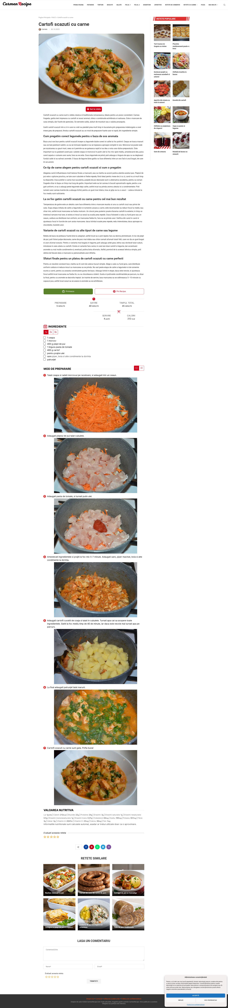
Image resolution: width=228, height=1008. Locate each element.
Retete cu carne (190, 5)
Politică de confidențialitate (195, 1005)
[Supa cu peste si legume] (181, 114)
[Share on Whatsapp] (97, 847)
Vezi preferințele (210, 1000)
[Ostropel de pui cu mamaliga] (128, 880)
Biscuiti (110, 5)
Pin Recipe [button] (121, 291)
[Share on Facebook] (86, 847)
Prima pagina (78, 5)
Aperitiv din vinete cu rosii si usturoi (162, 101)
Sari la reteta (95, 109)
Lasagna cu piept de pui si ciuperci (59, 927)
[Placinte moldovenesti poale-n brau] (181, 32)
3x (55, 332)
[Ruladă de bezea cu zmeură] (181, 140)
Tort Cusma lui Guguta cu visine (160, 45)
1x (46, 332)
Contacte (98, 999)
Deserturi (147, 5)
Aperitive (158, 5)
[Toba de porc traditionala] (128, 914)
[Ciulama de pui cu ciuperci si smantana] (94, 914)
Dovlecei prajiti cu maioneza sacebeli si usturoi (162, 74)
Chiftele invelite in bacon (180, 73)
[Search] (224, 5)
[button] (45, 837)
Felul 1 (128, 5)
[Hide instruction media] (141, 368)
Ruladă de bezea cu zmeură (180, 153)
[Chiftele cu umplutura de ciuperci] (162, 114)
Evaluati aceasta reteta (54, 973)
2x (51, 332)
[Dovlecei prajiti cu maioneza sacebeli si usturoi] (162, 60)
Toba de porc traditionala (124, 927)
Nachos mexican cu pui (54, 893)
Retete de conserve (172, 5)
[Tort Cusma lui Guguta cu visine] (162, 32)
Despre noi (90, 999)
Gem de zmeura (160, 152)
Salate (119, 5)
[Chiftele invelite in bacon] (181, 60)
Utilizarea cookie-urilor (112, 999)
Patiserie (90, 5)
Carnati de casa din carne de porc (93, 893)
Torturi (100, 5)
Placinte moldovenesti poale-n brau (181, 46)
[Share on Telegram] (103, 847)
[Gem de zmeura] (162, 140)
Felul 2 (137, 5)
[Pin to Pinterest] (91, 847)
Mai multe (212, 5)
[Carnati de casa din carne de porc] (94, 880)
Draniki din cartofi (179, 100)
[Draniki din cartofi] (181, 89)
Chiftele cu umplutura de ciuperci (162, 127)
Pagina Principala (44, 17)
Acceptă (195, 995)
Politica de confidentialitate (131, 999)
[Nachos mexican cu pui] (59, 880)
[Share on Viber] (108, 847)
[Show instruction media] (136, 368)
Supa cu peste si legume (179, 127)
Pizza (203, 5)
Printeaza (69, 291)
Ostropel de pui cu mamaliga (125, 893)
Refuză (180, 1000)
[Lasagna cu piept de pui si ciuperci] (59, 914)
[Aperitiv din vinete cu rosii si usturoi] (162, 89)
